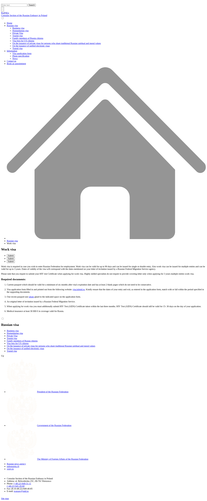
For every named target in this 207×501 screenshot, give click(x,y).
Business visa (18, 28)
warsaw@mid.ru (21, 491)
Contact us (11, 61)
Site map (5, 498)
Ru (2, 13)
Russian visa (12, 25)
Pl (5, 13)
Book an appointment (16, 63)
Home (9, 23)
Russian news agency (16, 464)
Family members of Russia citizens (27, 38)
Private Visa (17, 33)
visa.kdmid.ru (79, 289)
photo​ (31, 297)
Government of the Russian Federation (54, 425)
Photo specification (20, 56)
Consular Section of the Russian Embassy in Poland (24, 15)
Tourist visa (17, 36)
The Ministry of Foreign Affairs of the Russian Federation (62, 459)
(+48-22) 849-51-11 (22, 483)
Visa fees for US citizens (23, 41)
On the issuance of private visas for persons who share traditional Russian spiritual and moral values (56, 43)
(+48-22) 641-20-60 (16, 486)
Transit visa (17, 48)
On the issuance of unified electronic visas (31, 46)
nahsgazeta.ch (13, 466)
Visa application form (21, 53)
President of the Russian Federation (52, 392)
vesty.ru (10, 469)
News (15, 58)
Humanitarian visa (20, 30)
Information (12, 51)
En (7, 13)
